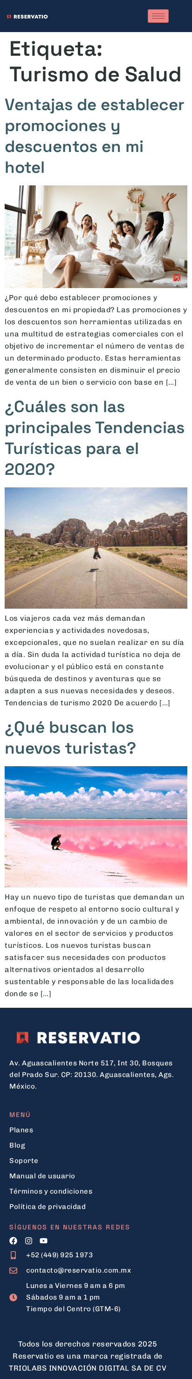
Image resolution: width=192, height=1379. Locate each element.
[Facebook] (13, 1241)
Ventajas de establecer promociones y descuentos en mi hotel (95, 135)
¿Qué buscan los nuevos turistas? (70, 737)
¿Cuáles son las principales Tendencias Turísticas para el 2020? (95, 437)
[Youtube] (44, 1241)
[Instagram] (29, 1241)
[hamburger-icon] (158, 16)
